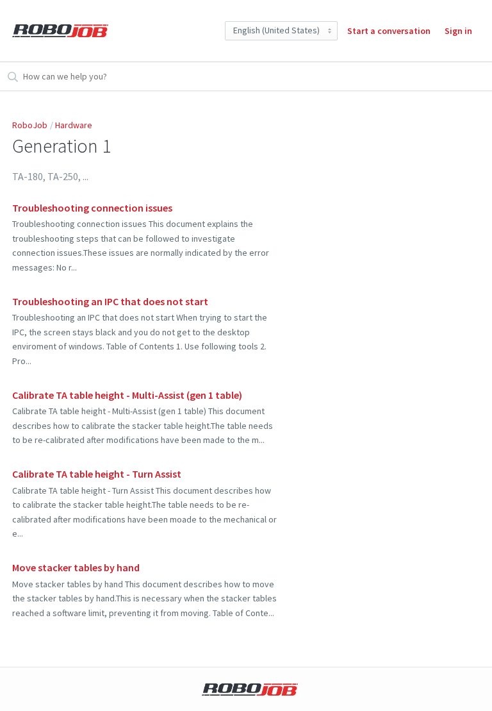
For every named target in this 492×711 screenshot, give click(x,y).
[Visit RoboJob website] (250, 689)
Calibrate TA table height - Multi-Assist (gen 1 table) (127, 395)
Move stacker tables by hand (76, 567)
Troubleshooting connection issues (92, 207)
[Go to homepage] (60, 30)
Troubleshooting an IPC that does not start (110, 301)
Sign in (458, 31)
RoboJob (29, 125)
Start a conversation (388, 31)
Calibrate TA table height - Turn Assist (96, 473)
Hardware (73, 125)
